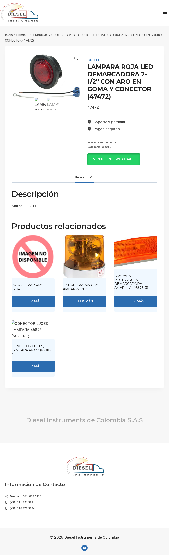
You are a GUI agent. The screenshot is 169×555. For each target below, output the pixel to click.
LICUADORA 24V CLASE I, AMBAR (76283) (83, 287)
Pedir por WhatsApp (116, 159)
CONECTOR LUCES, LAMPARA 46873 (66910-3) (32, 350)
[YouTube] (84, 548)
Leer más (33, 301)
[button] (76, 58)
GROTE (93, 60)
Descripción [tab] (84, 177)
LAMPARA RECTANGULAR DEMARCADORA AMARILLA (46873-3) (131, 282)
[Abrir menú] (165, 12)
